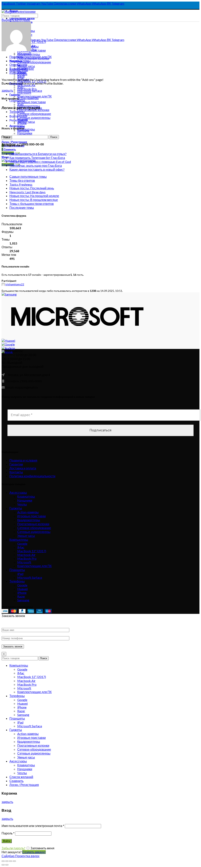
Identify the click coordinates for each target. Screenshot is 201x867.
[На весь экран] (10, 861)
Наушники (24, 500)
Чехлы (22, 504)
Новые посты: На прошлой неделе (34, 196)
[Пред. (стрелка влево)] (3, 864)
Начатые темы (20, 61)
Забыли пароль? (13, 848)
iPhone (21, 592)
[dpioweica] (16, 50)
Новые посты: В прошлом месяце (33, 200)
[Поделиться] (6, 861)
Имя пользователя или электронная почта (33, 826)
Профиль (16, 57)
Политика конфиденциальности (32, 476)
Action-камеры (28, 512)
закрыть (7, 90)
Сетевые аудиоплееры (33, 532)
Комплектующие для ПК (34, 566)
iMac (20, 547)
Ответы (14, 65)
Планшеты (17, 570)
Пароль (8, 833)
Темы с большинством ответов (31, 203)
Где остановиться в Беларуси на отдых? (38, 154)
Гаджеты (15, 508)
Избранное (17, 72)
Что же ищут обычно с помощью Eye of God (40, 161)
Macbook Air (26, 555)
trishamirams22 (14, 284)
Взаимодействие (21, 68)
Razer (21, 596)
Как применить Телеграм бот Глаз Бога (37, 158)
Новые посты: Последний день (31, 188)
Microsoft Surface (29, 577)
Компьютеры (18, 539)
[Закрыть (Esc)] (3, 861)
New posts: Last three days (27, 192)
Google (22, 543)
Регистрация (18, 120)
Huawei (22, 589)
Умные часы (26, 536)
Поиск (43, 658)
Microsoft (24, 92)
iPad (20, 574)
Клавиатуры (26, 496)
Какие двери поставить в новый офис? (37, 169)
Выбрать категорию (16, 20)
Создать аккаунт (34, 852)
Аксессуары (18, 492)
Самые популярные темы (28, 176)
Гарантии (16, 464)
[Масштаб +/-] (14, 861)
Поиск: (6, 137)
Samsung (23, 600)
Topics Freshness (20, 184)
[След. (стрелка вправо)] (6, 864)
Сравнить (16, 781)
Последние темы (21, 207)
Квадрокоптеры (28, 520)
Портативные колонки (33, 524)
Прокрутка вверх (27, 856)
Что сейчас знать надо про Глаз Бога (35, 165)
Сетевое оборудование (34, 62)
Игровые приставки (31, 516)
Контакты (16, 472)
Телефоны (17, 111)
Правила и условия (23, 460)
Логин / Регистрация (24, 785)
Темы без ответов (22, 180)
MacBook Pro (27, 558)
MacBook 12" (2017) (31, 551)
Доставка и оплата (22, 468)
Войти (13, 116)
